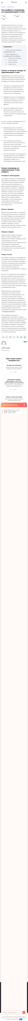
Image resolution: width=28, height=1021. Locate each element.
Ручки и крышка (12, 60)
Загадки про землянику (14, 365)
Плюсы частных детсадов (14, 397)
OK (20, 1019)
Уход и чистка (12, 64)
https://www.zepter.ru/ (9, 311)
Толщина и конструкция (14, 58)
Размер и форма (12, 62)
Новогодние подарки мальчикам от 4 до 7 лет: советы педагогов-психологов (14, 381)
